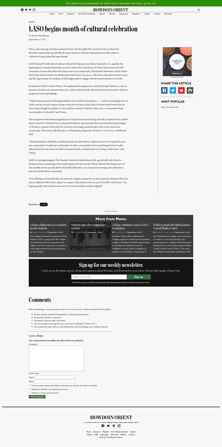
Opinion (112, 14)
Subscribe (104, 435)
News (61, 14)
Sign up (138, 276)
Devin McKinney (40, 35)
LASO (43, 204)
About (147, 14)
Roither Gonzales (39, 232)
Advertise (168, 14)
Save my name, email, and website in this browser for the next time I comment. (64, 385)
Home (52, 14)
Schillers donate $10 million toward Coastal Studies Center (171, 226)
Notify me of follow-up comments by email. (49, 389)
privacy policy (137, 282)
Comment (34, 344)
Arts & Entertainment (86, 14)
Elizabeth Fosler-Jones (165, 232)
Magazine (136, 14)
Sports (102, 14)
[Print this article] (190, 90)
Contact (157, 14)
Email (31, 381)
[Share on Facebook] (164, 90)
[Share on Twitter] (173, 90)
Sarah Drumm (120, 232)
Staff (96, 435)
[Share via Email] (181, 90)
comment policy (76, 309)
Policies (123, 435)
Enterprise (123, 14)
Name (31, 377)
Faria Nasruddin (79, 232)
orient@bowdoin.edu (92, 422)
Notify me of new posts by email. (45, 392)
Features (70, 14)
